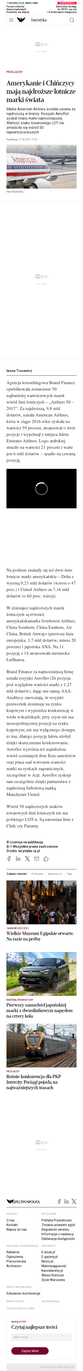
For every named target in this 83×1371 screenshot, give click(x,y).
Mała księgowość (54, 1266)
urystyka (39, 20)
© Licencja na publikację (24, 842)
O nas (10, 1220)
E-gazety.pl (50, 1257)
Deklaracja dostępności (58, 1239)
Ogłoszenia (14, 1257)
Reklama (12, 1252)
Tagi (69, 873)
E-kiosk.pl (48, 1252)
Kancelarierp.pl (52, 1270)
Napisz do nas (16, 1229)
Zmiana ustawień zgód (58, 1225)
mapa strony (15, 1301)
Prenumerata (16, 1261)
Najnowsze (55, 873)
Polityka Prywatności (57, 1220)
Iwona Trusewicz (19, 371)
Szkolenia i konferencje (23, 1293)
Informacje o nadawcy (58, 1234)
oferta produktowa (20, 1308)
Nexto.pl (47, 1261)
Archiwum (13, 1266)
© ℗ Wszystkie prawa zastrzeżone (32, 846)
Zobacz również (16, 873)
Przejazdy (14, 72)
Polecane (37, 873)
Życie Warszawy (53, 1280)
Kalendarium (50, 1301)
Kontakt (12, 1225)
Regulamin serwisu (55, 1229)
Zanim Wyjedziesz (17, 928)
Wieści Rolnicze (53, 1275)
